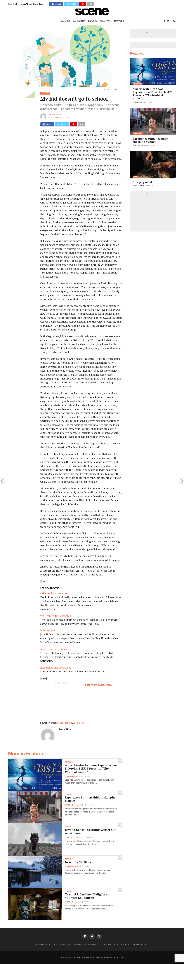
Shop (54, 944)
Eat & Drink (79, 21)
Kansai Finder (43, 944)
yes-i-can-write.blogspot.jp (55, 615)
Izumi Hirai (56, 114)
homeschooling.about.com (55, 667)
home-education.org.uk (53, 649)
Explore (92, 21)
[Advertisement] (60, 702)
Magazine (119, 21)
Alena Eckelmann (74, 837)
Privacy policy (140, 944)
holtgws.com (47, 630)
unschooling (79, 723)
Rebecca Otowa (74, 866)
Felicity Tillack (74, 805)
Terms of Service (122, 944)
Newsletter (66, 944)
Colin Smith (140, 186)
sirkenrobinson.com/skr (53, 593)
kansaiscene (72, 776)
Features (65, 21)
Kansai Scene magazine (85, 944)
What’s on (105, 21)
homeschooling (64, 723)
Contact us (105, 944)
